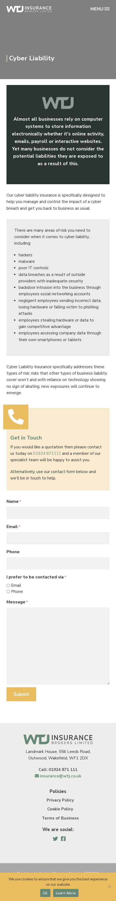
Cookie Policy (60, 809)
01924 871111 (47, 453)
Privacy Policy (60, 800)
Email (13, 527)
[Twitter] (55, 839)
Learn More (66, 893)
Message (17, 602)
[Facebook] (63, 839)
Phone (13, 552)
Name (13, 501)
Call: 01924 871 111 (58, 769)
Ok (45, 893)
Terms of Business (60, 818)
